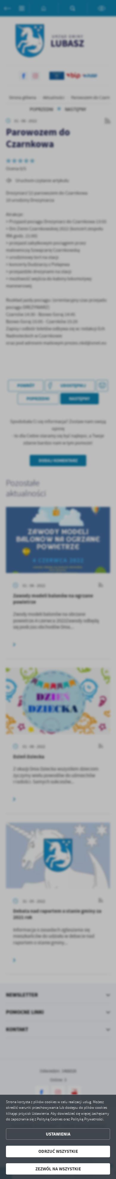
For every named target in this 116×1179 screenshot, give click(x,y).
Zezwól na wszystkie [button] (58, 1169)
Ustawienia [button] (58, 1134)
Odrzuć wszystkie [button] (58, 1151)
